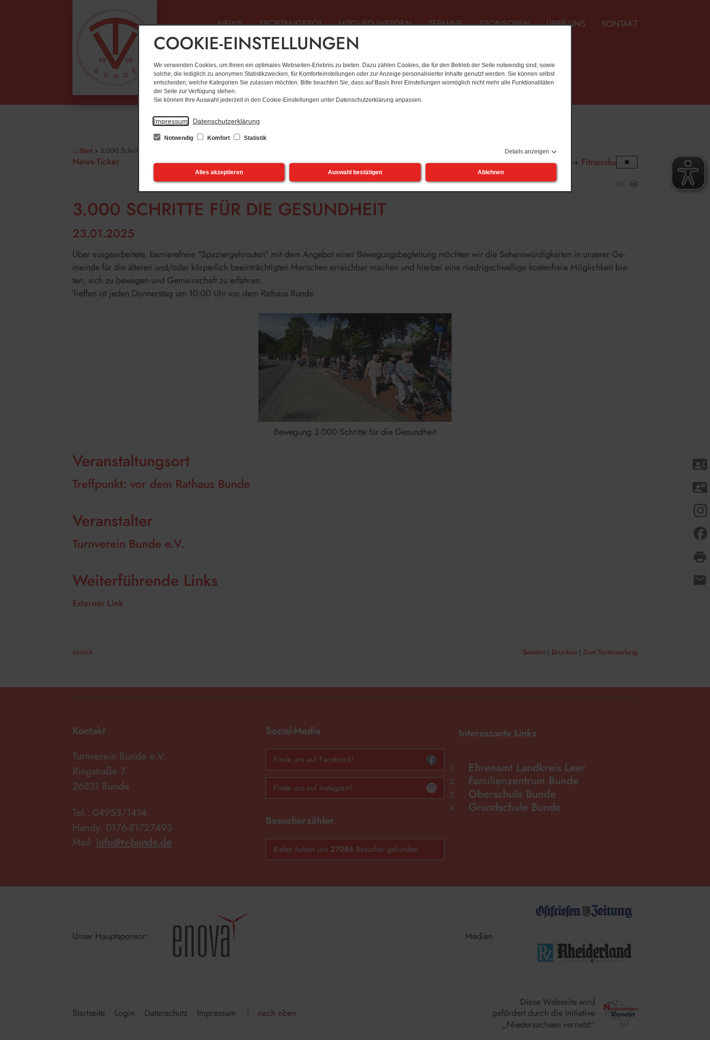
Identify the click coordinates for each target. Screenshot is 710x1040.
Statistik (254, 138)
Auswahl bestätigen (355, 172)
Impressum (171, 121)
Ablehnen (491, 172)
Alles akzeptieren (219, 172)
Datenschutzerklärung (226, 121)
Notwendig (179, 138)
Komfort (218, 138)
